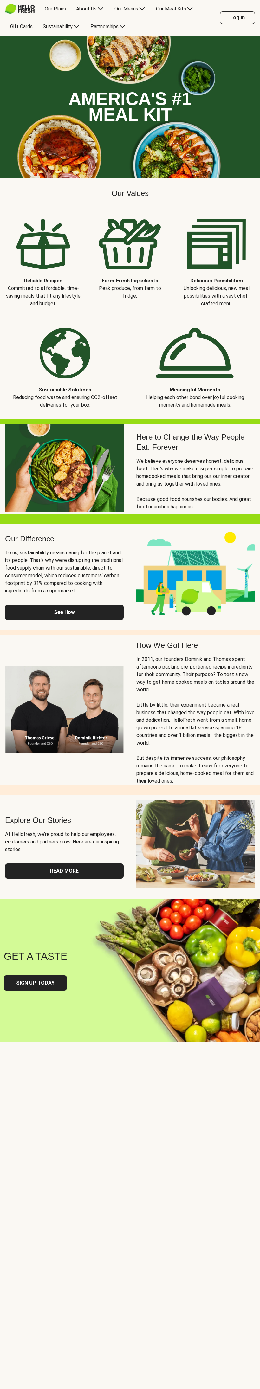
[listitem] (43, 258)
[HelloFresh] (20, 9)
